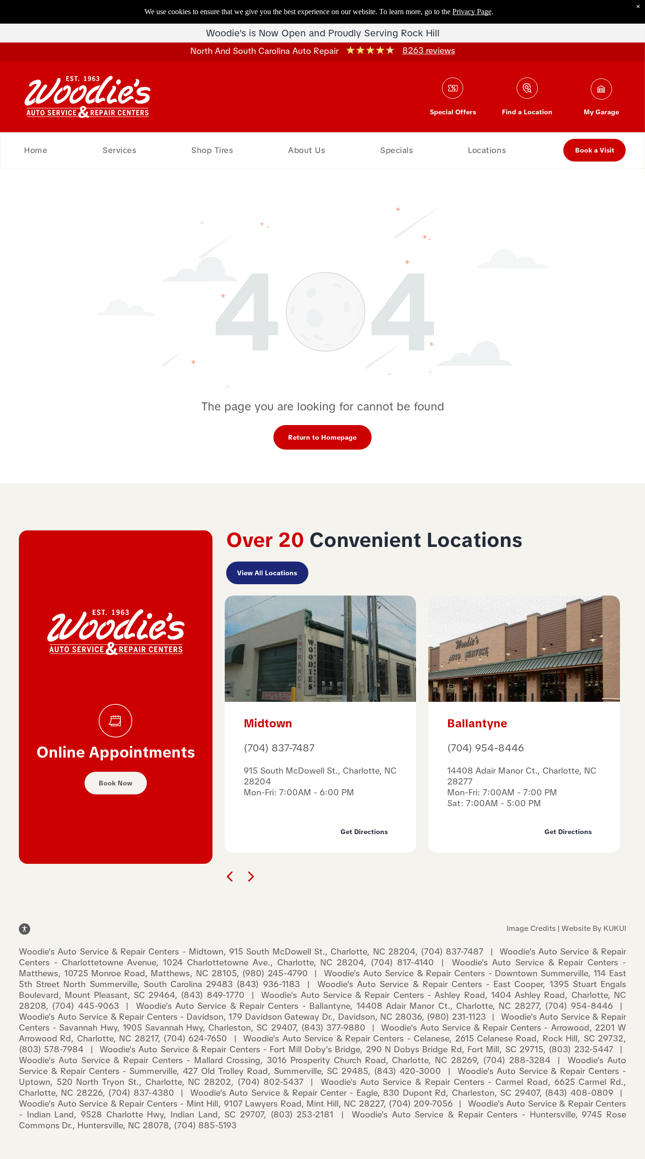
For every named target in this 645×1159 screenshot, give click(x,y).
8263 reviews (428, 50)
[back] (229, 875)
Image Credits (531, 928)
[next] (251, 875)
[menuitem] (35, 150)
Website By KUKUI (593, 928)
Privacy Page (472, 12)
